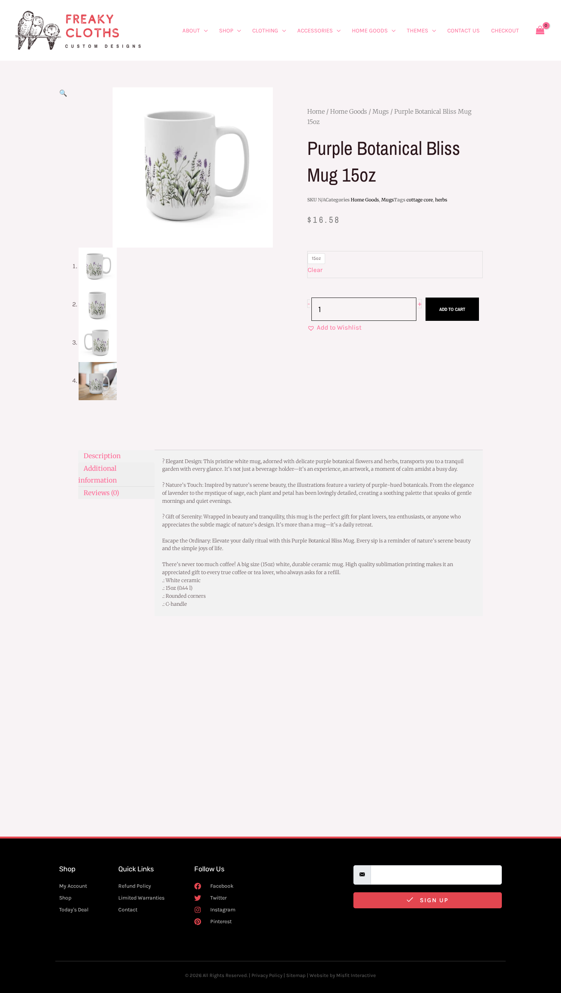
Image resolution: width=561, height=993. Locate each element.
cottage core (419, 200)
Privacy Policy (266, 975)
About (191, 30)
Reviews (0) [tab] (101, 492)
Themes (417, 30)
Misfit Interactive (356, 975)
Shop (226, 30)
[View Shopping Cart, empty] (540, 30)
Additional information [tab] (97, 474)
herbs (441, 200)
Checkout (505, 30)
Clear (315, 270)
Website (319, 975)
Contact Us (463, 30)
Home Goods (370, 30)
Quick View (111, 759)
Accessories (315, 30)
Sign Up (433, 900)
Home (316, 111)
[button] (63, 93)
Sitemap (296, 975)
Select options (108, 801)
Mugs (380, 111)
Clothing (265, 30)
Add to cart (452, 309)
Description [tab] (102, 456)
